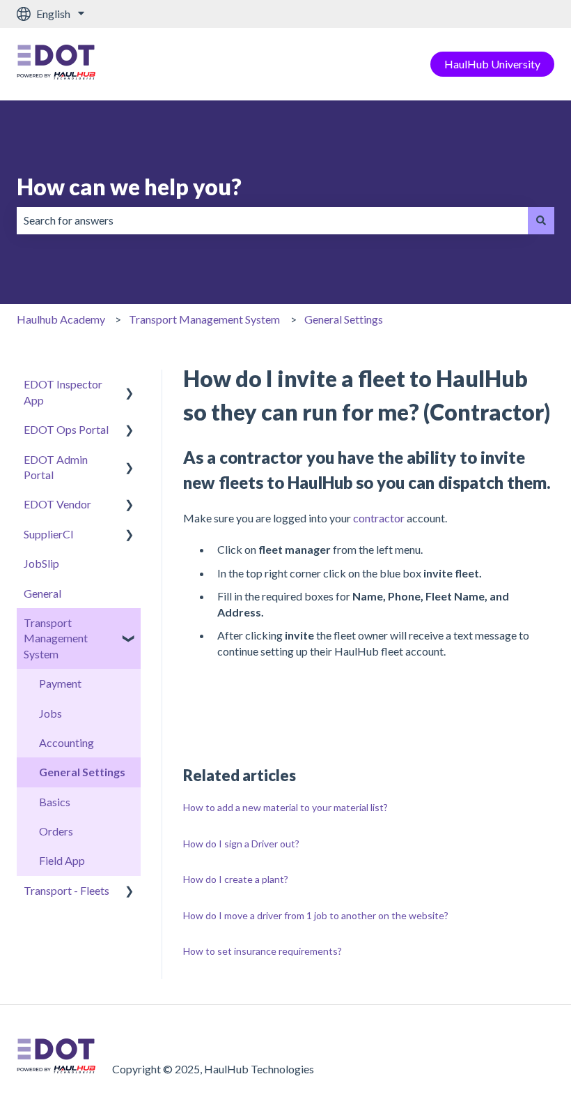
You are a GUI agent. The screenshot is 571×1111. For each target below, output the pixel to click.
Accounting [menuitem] (66, 742)
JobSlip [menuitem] (41, 563)
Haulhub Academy (61, 319)
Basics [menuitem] (54, 801)
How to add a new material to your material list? (285, 807)
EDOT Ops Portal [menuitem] (66, 429)
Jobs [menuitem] (50, 713)
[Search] (541, 220)
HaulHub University (492, 63)
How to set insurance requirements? (262, 951)
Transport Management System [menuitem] (56, 638)
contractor (380, 517)
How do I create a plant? (235, 879)
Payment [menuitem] (60, 683)
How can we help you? (129, 186)
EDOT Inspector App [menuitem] (63, 391)
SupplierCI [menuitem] (49, 534)
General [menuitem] (42, 593)
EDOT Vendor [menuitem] (57, 504)
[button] (129, 385)
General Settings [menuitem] (82, 771)
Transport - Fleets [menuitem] (66, 890)
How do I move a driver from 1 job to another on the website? (315, 915)
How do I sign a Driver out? (241, 843)
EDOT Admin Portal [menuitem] (56, 467)
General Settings (343, 319)
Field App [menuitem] (62, 860)
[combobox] (272, 220)
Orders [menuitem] (56, 831)
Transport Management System (204, 319)
